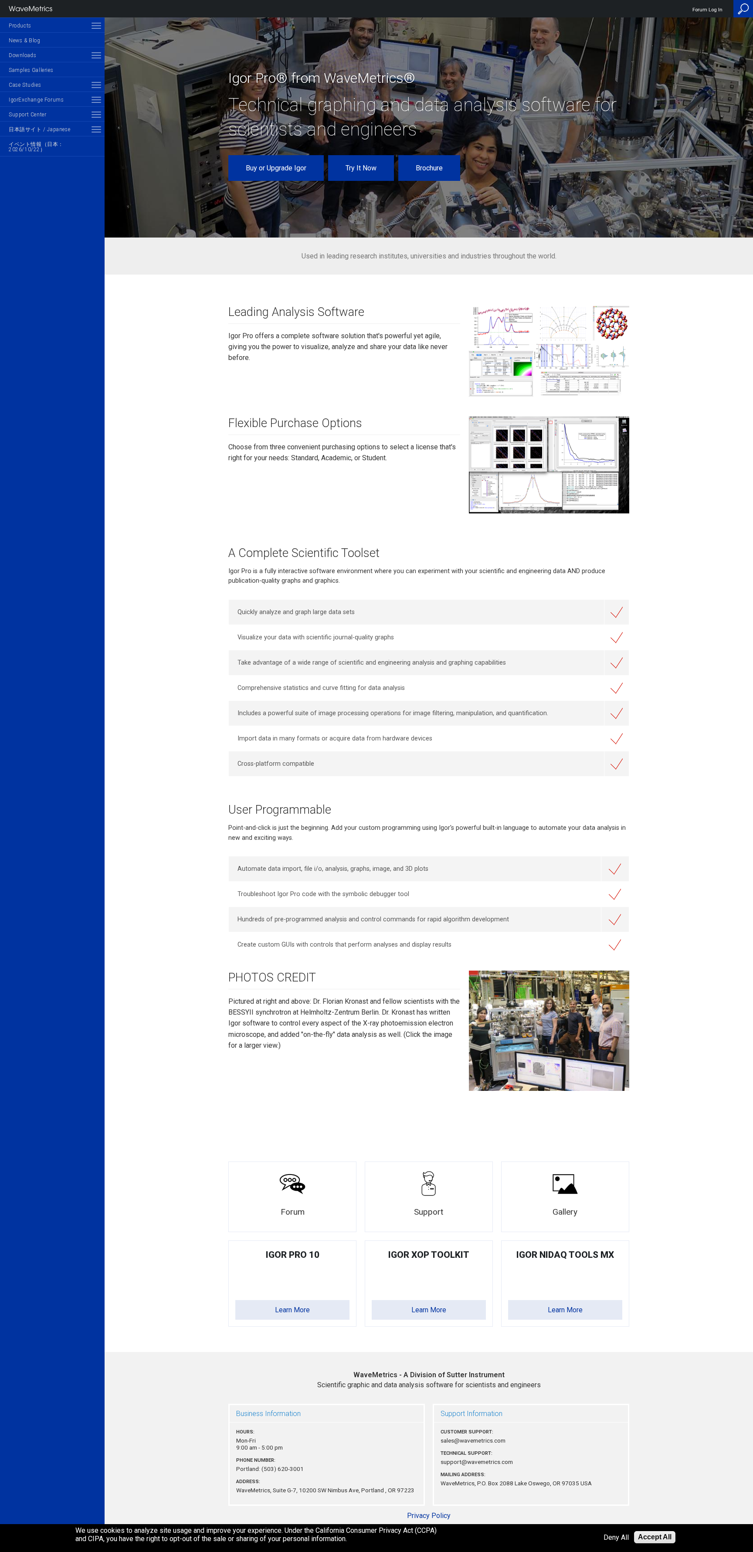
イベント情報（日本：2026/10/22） (36, 147)
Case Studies (25, 85)
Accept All (655, 1537)
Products (20, 26)
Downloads (22, 55)
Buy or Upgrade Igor (276, 168)
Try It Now (361, 168)
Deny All (616, 1537)
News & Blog (25, 40)
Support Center (27, 115)
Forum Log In (707, 10)
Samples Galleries (31, 70)
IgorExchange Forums (36, 100)
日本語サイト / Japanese (39, 129)
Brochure (429, 168)
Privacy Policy (429, 1515)
